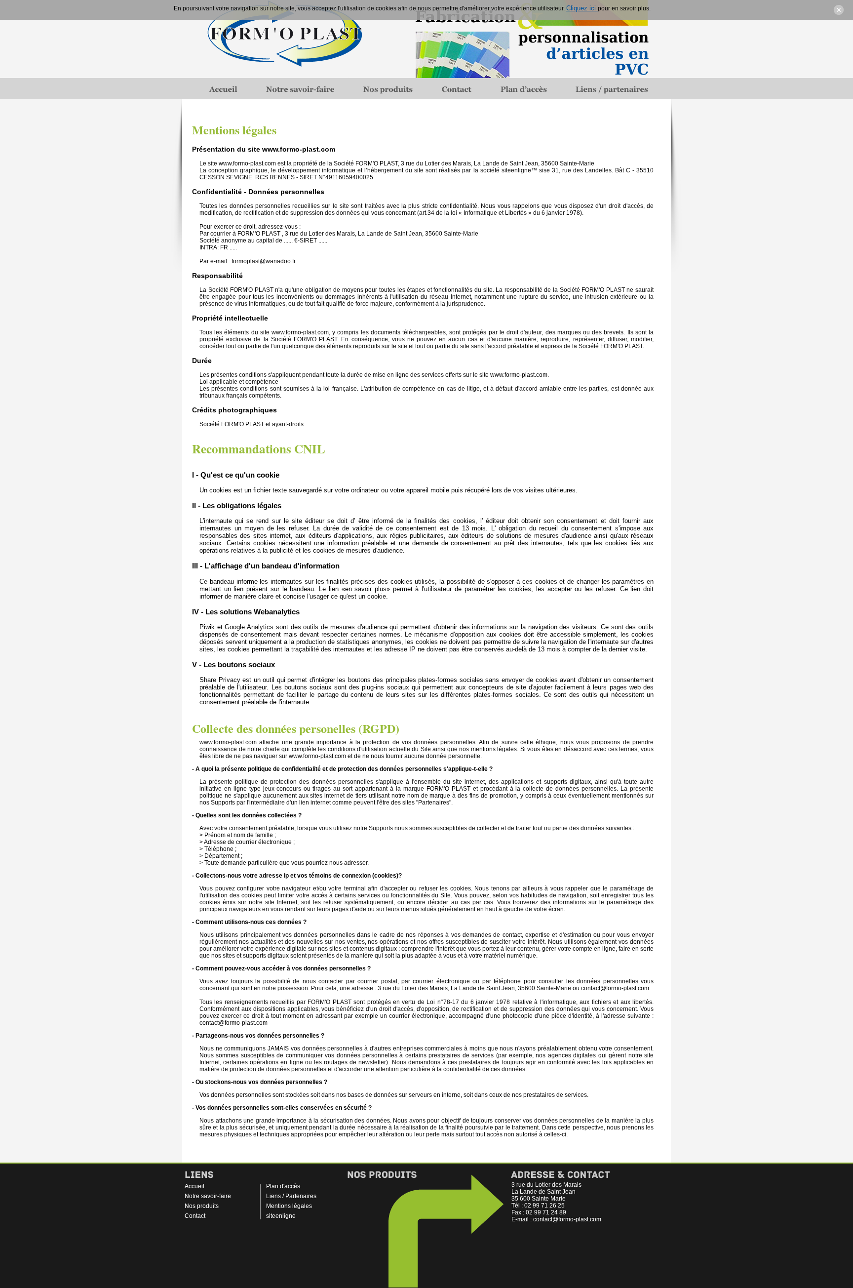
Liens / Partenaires (291, 1196)
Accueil (194, 1186)
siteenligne (281, 1215)
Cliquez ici (582, 8)
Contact (195, 1215)
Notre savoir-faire (208, 1196)
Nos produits (202, 1206)
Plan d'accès (283, 1186)
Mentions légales (289, 1206)
